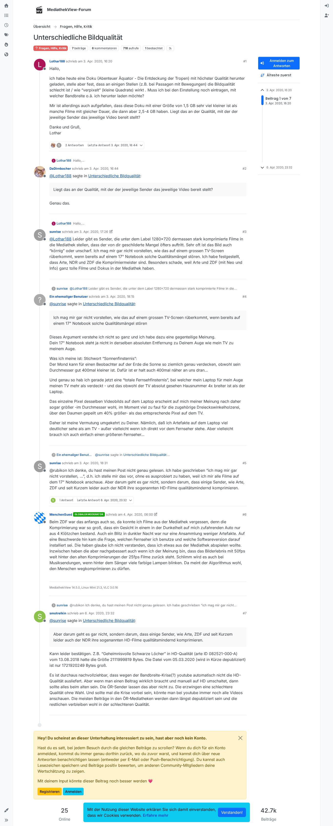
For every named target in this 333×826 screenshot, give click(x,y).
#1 (244, 61)
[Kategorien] (6, 16)
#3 (244, 232)
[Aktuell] (6, 25)
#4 (244, 296)
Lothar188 (57, 61)
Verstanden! (232, 812)
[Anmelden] (326, 6)
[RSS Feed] (170, 48)
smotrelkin (57, 613)
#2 (244, 168)
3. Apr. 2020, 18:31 (93, 463)
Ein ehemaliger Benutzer (68, 296)
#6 (244, 514)
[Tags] (6, 35)
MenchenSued (60, 514)
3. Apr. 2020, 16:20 (97, 61)
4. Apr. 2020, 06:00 (138, 514)
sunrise (55, 232)
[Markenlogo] (39, 10)
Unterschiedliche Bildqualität (114, 175)
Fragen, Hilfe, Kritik (52, 48)
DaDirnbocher (60, 168)
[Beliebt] (6, 45)
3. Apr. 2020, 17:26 (93, 232)
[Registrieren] (326, 16)
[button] (6, 810)
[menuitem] (326, 6)
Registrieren (49, 791)
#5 (244, 463)
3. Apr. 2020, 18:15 (120, 296)
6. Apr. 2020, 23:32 (99, 613)
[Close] (240, 738)
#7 (244, 613)
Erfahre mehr (155, 815)
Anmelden (73, 791)
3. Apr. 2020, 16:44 (103, 168)
